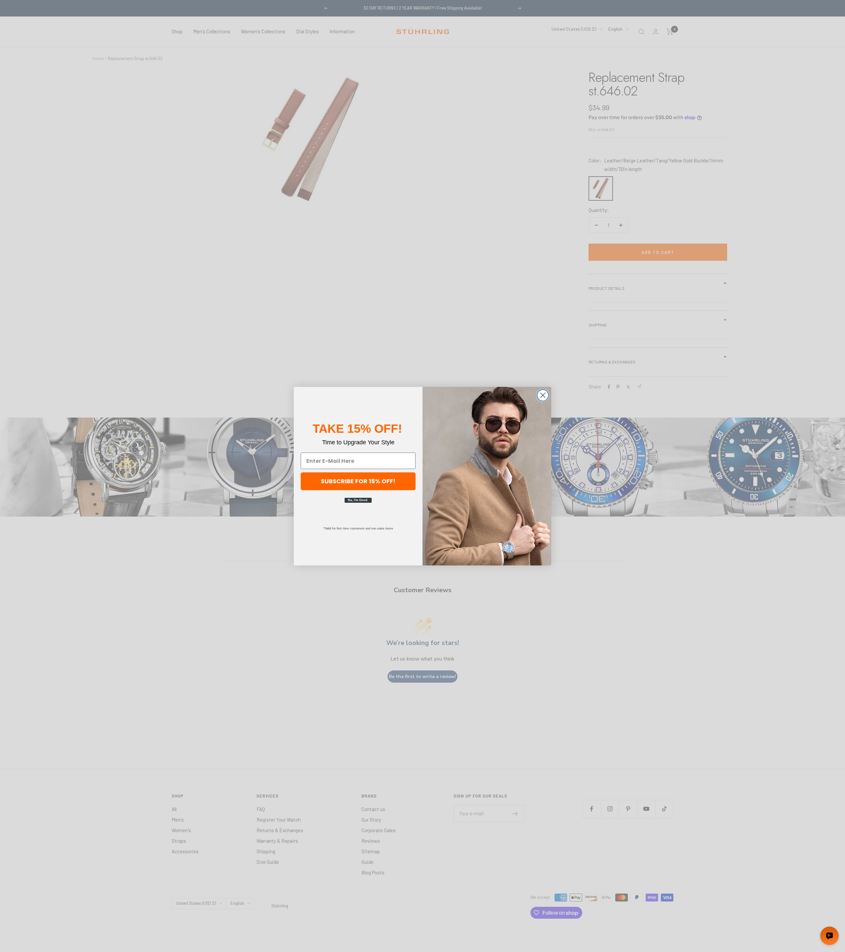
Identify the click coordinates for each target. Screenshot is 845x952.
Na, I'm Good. (358, 500)
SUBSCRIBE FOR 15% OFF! (358, 481)
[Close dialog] (543, 395)
